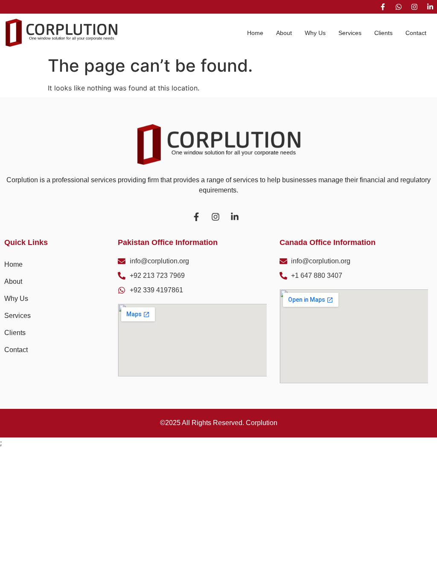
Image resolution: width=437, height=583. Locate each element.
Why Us (315, 32)
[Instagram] (414, 7)
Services (349, 32)
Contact (415, 32)
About (284, 32)
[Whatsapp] (398, 7)
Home (255, 32)
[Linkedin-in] (430, 7)
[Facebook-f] (383, 7)
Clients (383, 32)
